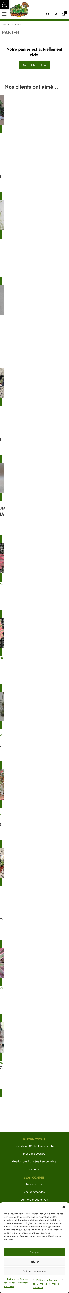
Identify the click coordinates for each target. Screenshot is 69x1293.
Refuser (34, 1262)
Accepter (34, 1252)
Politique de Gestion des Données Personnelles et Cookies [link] (17, 1283)
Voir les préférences (34, 1271)
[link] (4, 4)
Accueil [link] (5, 24)
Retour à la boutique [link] (34, 65)
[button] (63, 1207)
